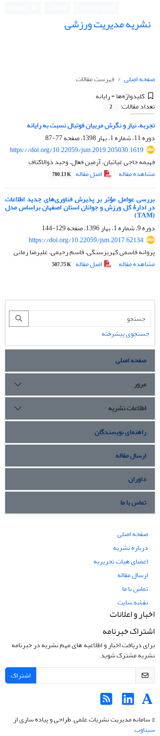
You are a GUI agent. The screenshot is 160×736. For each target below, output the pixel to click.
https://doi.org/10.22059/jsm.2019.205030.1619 (76, 150)
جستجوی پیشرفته (125, 333)
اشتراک (21, 675)
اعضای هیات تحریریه (120, 561)
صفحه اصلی (139, 79)
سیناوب (144, 729)
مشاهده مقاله (137, 173)
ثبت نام (59, 7)
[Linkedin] (128, 701)
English (20, 8)
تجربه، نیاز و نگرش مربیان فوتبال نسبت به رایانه (91, 125)
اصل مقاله (77, 173)
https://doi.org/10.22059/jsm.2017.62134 (86, 240)
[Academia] (147, 701)
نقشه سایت (132, 602)
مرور (140, 384)
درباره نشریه (130, 547)
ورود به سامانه (95, 8)
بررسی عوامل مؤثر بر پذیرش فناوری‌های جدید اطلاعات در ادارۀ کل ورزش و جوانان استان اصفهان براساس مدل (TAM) (80, 207)
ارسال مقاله (131, 455)
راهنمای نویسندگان (120, 431)
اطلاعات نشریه (127, 408)
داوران (137, 478)
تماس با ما (133, 502)
